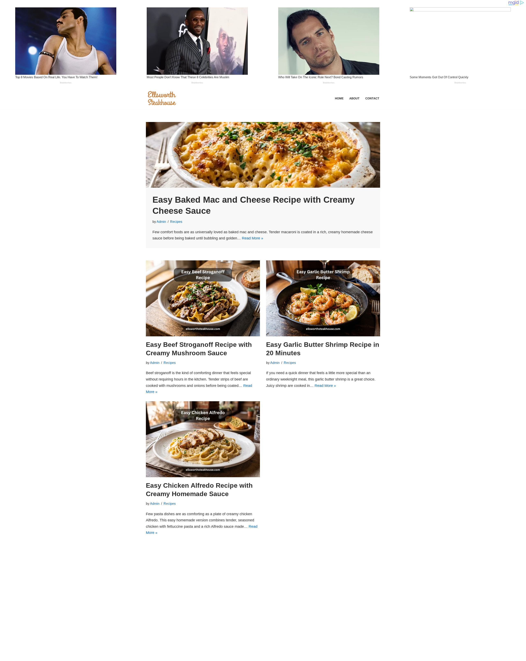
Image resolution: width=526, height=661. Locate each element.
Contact (372, 98)
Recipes (176, 221)
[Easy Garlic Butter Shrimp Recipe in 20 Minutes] (323, 298)
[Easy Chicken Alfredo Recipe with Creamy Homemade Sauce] (203, 439)
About (354, 98)
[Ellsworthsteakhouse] (162, 98)
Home (339, 98)
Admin (161, 221)
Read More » (252, 238)
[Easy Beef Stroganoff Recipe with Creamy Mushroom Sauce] (203, 298)
